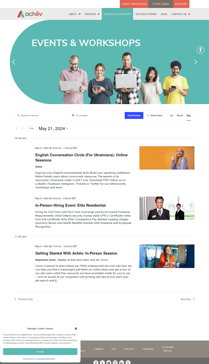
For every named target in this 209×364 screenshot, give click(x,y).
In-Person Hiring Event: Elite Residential (70, 205)
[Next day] (22, 128)
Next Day (186, 299)
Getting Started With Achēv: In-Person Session (76, 253)
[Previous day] (16, 128)
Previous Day (25, 299)
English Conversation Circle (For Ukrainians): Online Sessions (81, 157)
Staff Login (161, 3)
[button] (75, 328)
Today (31, 128)
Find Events (134, 115)
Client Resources (134, 3)
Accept (40, 351)
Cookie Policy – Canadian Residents (39, 358)
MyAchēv (181, 3)
